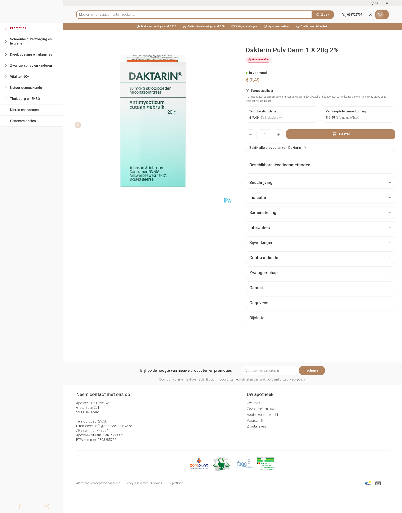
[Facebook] (20, 506)
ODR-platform (174, 483)
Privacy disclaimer (136, 483)
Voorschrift (255, 421)
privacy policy (296, 379)
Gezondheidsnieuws (261, 409)
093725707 (99, 421)
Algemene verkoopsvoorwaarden (98, 483)
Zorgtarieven (256, 426)
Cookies (156, 483)
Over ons (253, 403)
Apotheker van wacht (262, 415)
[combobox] (194, 14)
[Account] (370, 15)
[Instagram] (46, 506)
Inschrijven (312, 370)
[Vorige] (78, 125)
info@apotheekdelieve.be (114, 426)
